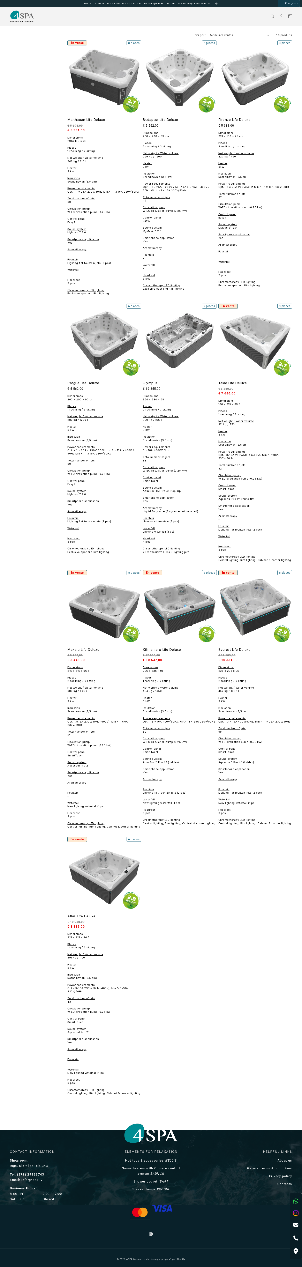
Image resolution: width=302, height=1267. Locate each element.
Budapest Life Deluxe (160, 120)
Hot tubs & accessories (151, 1160)
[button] (52, 16)
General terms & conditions (269, 1168)
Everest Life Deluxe (234, 649)
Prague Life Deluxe (83, 383)
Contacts (284, 1184)
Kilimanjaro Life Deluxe (162, 649)
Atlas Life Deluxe (81, 916)
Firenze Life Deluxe (234, 120)
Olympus (150, 383)
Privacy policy (280, 1176)
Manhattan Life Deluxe (86, 120)
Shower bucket (151, 1181)
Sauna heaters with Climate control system (151, 1171)
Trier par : (199, 35)
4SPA (129, 1259)
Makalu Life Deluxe (83, 649)
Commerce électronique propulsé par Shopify (159, 1259)
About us (285, 1160)
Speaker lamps (151, 1189)
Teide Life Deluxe (232, 383)
